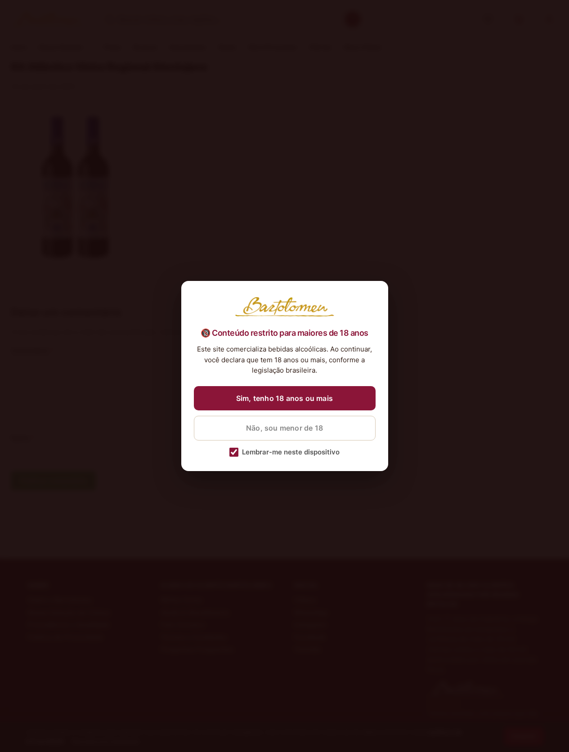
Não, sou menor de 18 (284, 427)
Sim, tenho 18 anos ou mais (284, 398)
